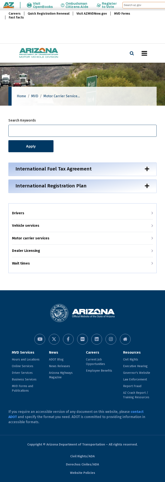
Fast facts (16, 17)
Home (21, 96)
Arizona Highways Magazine (61, 375)
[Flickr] (82, 339)
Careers (15, 13)
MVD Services (23, 352)
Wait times (21, 263)
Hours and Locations (26, 359)
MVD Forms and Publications (22, 388)
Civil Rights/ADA (82, 456)
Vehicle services (25, 225)
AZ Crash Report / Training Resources (136, 395)
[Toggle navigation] (151, 53)
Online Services (22, 366)
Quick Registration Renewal (48, 13)
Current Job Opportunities (95, 362)
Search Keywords (22, 120)
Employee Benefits (99, 371)
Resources (132, 352)
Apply (31, 146)
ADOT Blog (56, 359)
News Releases (59, 366)
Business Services (24, 379)
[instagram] (110, 339)
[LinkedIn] (96, 339)
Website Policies (82, 473)
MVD (34, 96)
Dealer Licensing (26, 250)
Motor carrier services (30, 238)
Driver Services (22, 373)
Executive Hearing (135, 366)
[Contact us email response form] (125, 339)
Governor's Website (136, 373)
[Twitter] (54, 339)
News (53, 352)
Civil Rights (130, 359)
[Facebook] (68, 339)
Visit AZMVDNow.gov (91, 13)
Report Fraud (132, 386)
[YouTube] (39, 339)
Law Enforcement (135, 379)
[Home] (30, 53)
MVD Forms (122, 13)
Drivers (18, 213)
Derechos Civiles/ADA (82, 464)
